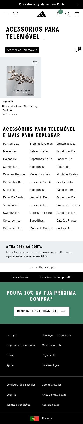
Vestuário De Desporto (38, 198)
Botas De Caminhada (64, 167)
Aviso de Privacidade (54, 394)
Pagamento (48, 355)
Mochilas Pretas (67, 174)
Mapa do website (52, 345)
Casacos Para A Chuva (40, 183)
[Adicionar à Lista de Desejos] (35, 63)
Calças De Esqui (41, 213)
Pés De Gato (64, 182)
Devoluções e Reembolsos (57, 335)
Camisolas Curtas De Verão (14, 167)
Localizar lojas (50, 365)
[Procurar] (67, 14)
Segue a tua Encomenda (21, 345)
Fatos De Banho (13, 197)
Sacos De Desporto (9, 190)
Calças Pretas (39, 151)
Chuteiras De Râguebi (65, 144)
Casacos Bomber (14, 174)
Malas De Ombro (41, 228)
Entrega (11, 335)
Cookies (11, 394)
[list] (35, 50)
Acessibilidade (50, 404)
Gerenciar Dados (52, 384)
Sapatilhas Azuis (41, 159)
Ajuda (10, 365)
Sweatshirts (11, 213)
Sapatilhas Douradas (37, 167)
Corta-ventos (11, 220)
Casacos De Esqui (37, 206)
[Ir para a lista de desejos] (15, 14)
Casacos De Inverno (64, 160)
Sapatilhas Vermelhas (37, 221)
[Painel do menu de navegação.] (6, 14)
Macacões (9, 151)
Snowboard (10, 205)
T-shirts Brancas (41, 143)
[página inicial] (41, 15)
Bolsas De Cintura (10, 160)
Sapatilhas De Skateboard (65, 152)
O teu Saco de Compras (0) (55, 277)
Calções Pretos (66, 220)
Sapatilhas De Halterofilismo (66, 198)
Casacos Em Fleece (64, 190)
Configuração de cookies (21, 384)
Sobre (10, 355)
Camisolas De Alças (12, 183)
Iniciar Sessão (20, 277)
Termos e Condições (18, 404)
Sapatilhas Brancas (37, 190)
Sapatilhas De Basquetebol (65, 213)
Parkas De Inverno (10, 144)
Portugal (47, 418)
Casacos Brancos (68, 205)
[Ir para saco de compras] (76, 14)
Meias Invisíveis (40, 174)
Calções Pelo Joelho (11, 229)
